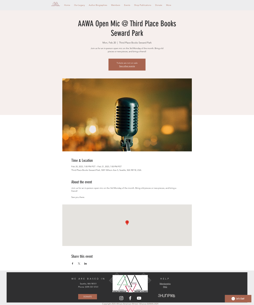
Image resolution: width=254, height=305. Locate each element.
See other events (127, 66)
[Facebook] (130, 298)
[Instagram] (121, 298)
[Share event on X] (79, 263)
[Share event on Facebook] (72, 263)
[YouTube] (139, 298)
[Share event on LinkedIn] (85, 263)
